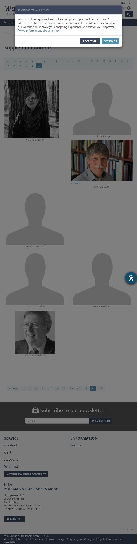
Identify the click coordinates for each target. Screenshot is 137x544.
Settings (110, 41)
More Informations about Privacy (39, 30)
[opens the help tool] (131, 278)
